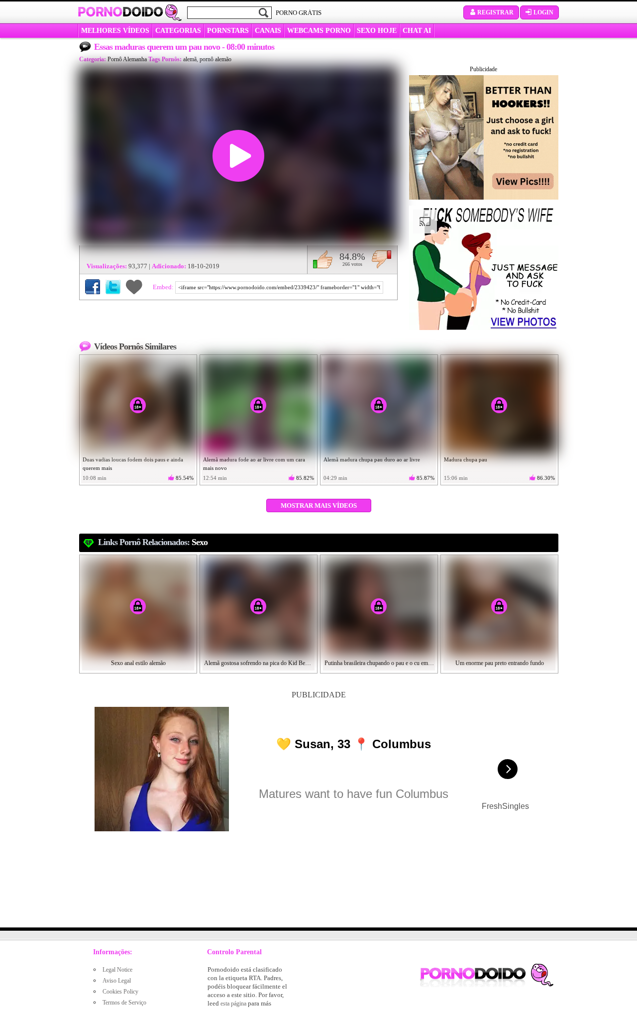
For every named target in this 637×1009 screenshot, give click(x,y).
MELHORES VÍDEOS (115, 30)
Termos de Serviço (124, 1002)
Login (543, 12)
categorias (178, 30)
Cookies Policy (120, 991)
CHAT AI (417, 30)
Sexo (200, 542)
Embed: (164, 287)
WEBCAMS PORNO (319, 30)
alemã (190, 59)
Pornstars (228, 30)
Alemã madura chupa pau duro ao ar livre (371, 459)
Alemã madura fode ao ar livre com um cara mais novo (254, 463)
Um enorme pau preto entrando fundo (499, 663)
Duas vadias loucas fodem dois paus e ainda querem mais (133, 463)
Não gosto (381, 259)
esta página (233, 1003)
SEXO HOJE (377, 30)
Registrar (495, 12)
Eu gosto (322, 259)
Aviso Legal (117, 980)
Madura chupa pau (465, 459)
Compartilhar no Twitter (113, 286)
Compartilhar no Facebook (92, 286)
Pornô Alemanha (127, 59)
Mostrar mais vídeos (319, 505)
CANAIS (268, 30)
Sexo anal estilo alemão (138, 663)
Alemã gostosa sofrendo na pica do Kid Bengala (259, 663)
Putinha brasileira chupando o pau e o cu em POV (379, 663)
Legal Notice (117, 969)
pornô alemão (215, 59)
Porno (120, 11)
